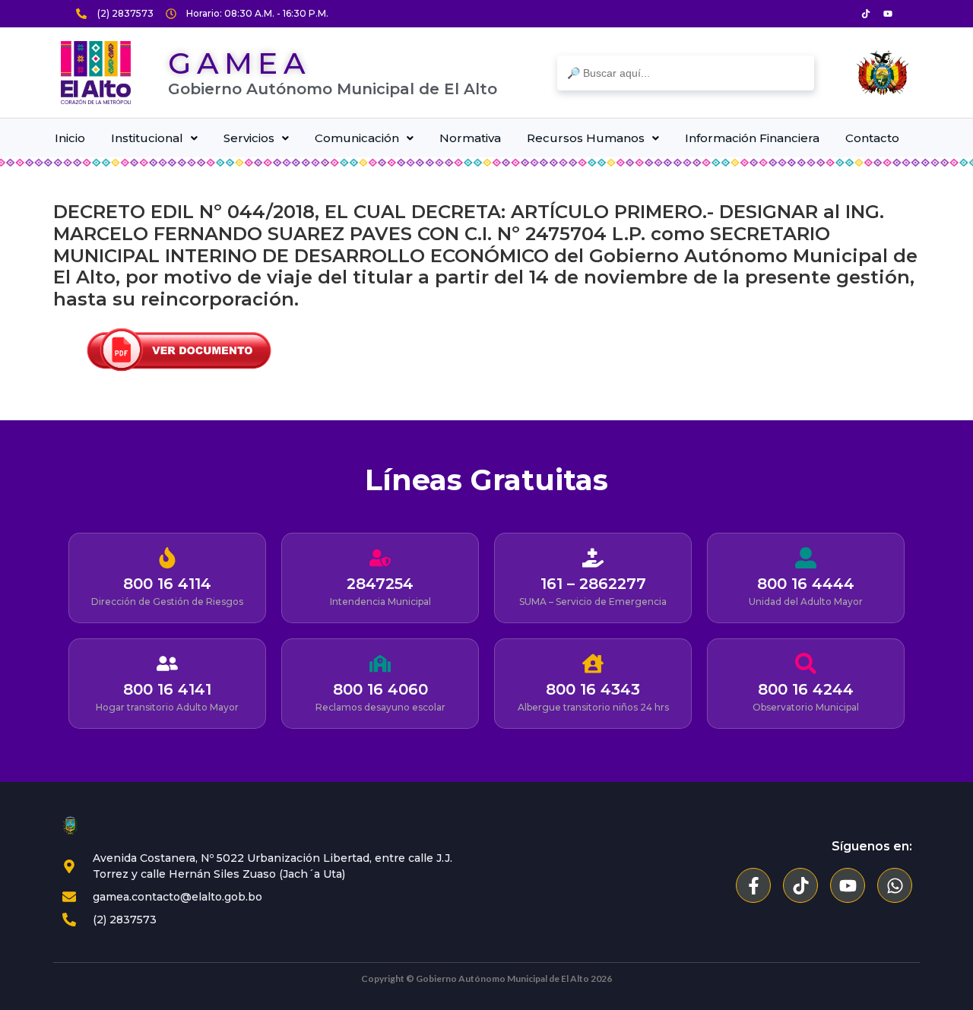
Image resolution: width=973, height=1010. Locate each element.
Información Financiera (752, 138)
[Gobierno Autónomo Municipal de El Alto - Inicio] (95, 72)
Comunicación (357, 138)
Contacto (872, 138)
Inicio (70, 138)
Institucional (147, 138)
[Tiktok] (866, 14)
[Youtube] (888, 14)
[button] (154, 138)
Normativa (470, 138)
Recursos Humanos (586, 138)
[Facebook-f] (753, 885)
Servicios (248, 138)
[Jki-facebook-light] (844, 14)
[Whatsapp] (894, 885)
